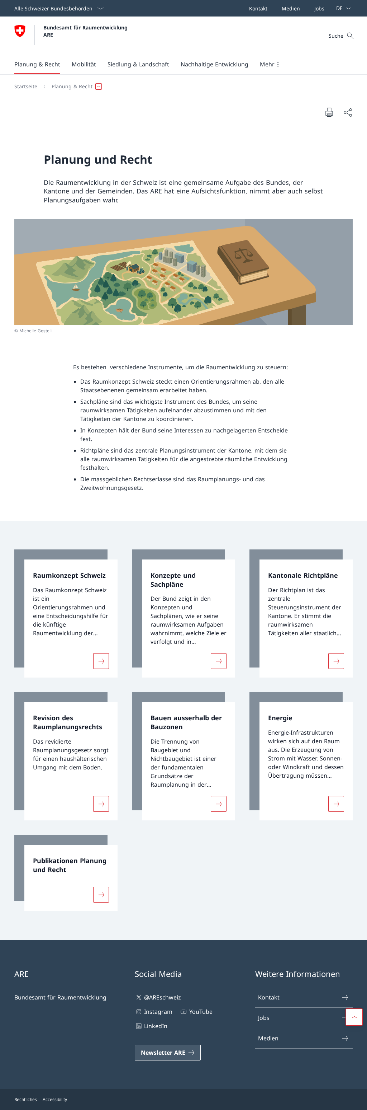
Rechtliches (25, 1099)
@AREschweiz (162, 997)
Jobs (264, 1018)
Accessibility (55, 1099)
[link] (66, 613)
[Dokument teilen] (347, 112)
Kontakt (269, 997)
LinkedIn (155, 1026)
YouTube (200, 1012)
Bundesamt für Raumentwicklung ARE (86, 31)
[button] (37, 64)
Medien (268, 1038)
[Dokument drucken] (329, 112)
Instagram (158, 1012)
